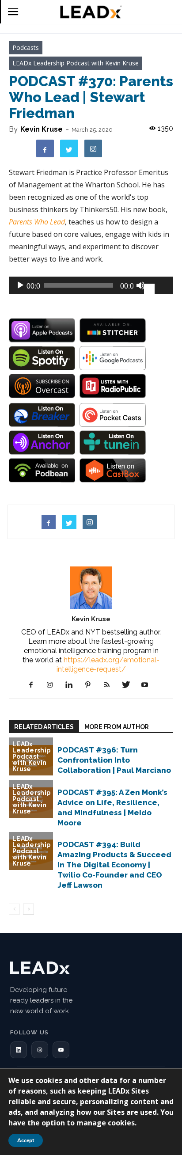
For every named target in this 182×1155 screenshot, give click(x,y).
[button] (18, 1049)
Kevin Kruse (41, 129)
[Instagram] (53, 685)
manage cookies (105, 1123)
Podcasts (25, 47)
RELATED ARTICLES (44, 726)
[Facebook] (34, 685)
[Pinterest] (91, 685)
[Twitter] (129, 685)
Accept (25, 1140)
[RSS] (110, 685)
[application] (91, 285)
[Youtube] (148, 685)
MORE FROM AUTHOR (116, 726)
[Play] (20, 285)
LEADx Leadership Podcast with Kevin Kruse (75, 63)
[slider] (156, 285)
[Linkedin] (72, 685)
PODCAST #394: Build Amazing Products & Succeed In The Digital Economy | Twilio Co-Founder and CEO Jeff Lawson (114, 864)
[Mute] (140, 285)
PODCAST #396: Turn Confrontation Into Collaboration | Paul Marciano (114, 760)
